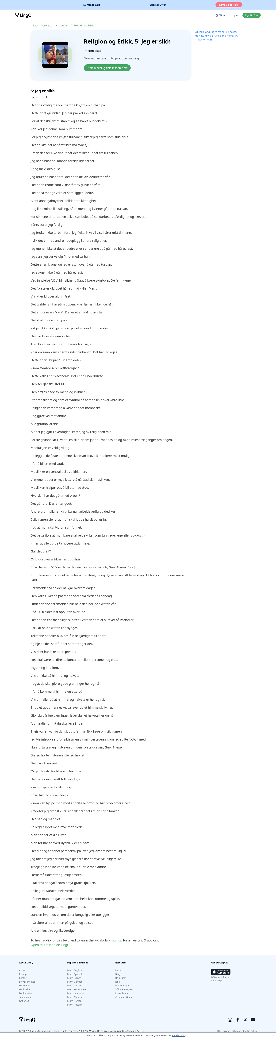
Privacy (226, 1030)
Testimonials (26, 997)
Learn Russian (74, 1004)
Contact (23, 977)
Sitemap (236, 1030)
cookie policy (179, 1035)
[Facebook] (237, 1020)
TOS (219, 1030)
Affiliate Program (124, 989)
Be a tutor (120, 977)
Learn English (74, 970)
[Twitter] (245, 1020)
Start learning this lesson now (107, 68)
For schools (25, 985)
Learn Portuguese (76, 989)
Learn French (74, 977)
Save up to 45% (228, 5)
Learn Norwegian (43, 25)
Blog (117, 974)
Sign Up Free (251, 15)
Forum (118, 970)
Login (235, 15)
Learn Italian (74, 985)
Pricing (23, 974)
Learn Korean (74, 1000)
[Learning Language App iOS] (220, 972)
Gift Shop (24, 1000)
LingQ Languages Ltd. (45, 1030)
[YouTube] (253, 1020)
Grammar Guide (124, 997)
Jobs (117, 981)
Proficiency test (123, 985)
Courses (64, 25)
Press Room (121, 993)
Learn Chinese (75, 997)
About (22, 970)
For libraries (25, 993)
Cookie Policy (250, 1030)
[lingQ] (23, 15)
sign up (116, 940)
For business (26, 989)
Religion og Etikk (84, 25)
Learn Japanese (75, 993)
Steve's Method (27, 981)
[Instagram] (230, 1020)
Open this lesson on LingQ (50, 945)
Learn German (75, 981)
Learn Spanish (75, 974)
